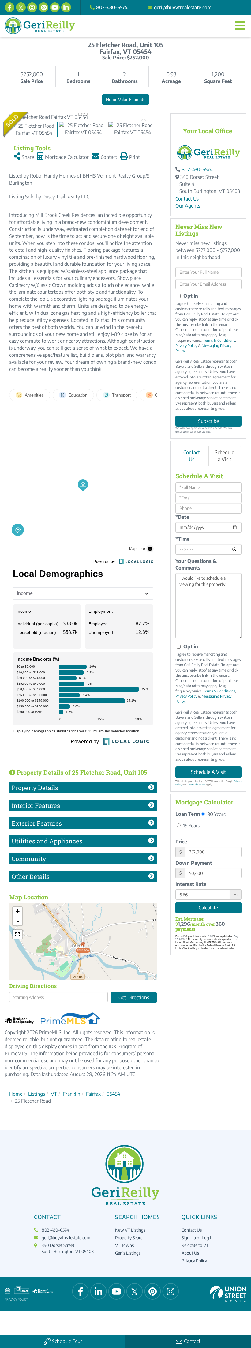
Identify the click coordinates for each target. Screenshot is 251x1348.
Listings (36, 1094)
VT (54, 1094)
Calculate (208, 908)
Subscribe (208, 421)
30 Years (216, 814)
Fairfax (93, 1094)
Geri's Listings (127, 1253)
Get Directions (133, 997)
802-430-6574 (112, 7)
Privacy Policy (186, 345)
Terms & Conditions (219, 340)
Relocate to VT (195, 1245)
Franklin (71, 1094)
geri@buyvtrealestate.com (183, 7)
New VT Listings (130, 1230)
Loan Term (187, 814)
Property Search (130, 1237)
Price (181, 841)
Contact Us (187, 199)
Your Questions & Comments (196, 564)
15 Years (191, 825)
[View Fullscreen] (17, 934)
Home (15, 1094)
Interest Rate (190, 884)
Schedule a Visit (224, 455)
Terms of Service (196, 784)
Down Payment (193, 863)
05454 (113, 1094)
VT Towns (124, 1245)
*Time (182, 539)
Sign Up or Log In (198, 1237)
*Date (182, 517)
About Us (190, 1253)
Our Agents (187, 206)
